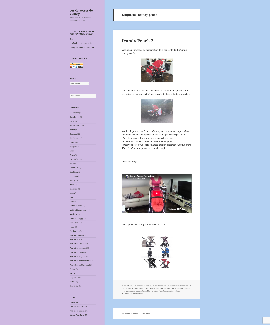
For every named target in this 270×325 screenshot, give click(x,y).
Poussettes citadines (78, 248)
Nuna (72, 227)
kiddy (72, 197)
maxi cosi (73, 214)
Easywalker (74, 159)
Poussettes (74, 239)
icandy (72, 180)
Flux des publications (78, 306)
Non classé (74, 222)
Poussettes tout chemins (79, 261)
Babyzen (73, 121)
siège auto (74, 277)
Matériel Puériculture (78, 210)
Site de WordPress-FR (78, 315)
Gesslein (73, 163)
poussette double (143, 291)
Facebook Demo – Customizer (81, 43)
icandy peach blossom (174, 288)
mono (124, 291)
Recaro (72, 273)
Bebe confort (75, 125)
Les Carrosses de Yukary (81, 12)
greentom (74, 176)
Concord (73, 151)
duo (129, 288)
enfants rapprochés (140, 288)
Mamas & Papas (76, 206)
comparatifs (74, 146)
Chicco (72, 142)
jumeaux (187, 288)
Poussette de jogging (78, 235)
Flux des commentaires (79, 311)
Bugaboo (73, 134)
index (72, 184)
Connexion (74, 302)
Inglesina (73, 189)
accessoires (74, 113)
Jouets (72, 193)
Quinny (73, 269)
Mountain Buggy (76, 218)
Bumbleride (74, 138)
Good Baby (74, 168)
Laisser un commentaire (133, 293)
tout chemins (168, 291)
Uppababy (74, 286)
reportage (155, 291)
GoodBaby (74, 172)
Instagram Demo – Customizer (82, 47)
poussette (131, 291)
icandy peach (159, 288)
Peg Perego (74, 231)
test (160, 291)
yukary (177, 291)
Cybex (72, 155)
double (124, 288)
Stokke (72, 282)
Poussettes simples (77, 256)
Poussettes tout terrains (79, 265)
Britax (72, 130)
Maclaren (73, 201)
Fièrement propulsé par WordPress (136, 313)
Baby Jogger (75, 117)
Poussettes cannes (77, 244)
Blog (71, 39)
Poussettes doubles (77, 252)
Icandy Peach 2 (137, 41)
